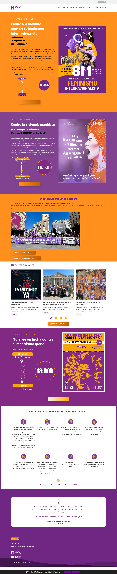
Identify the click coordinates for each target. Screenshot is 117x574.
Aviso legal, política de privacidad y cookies (22, 546)
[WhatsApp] (58, 524)
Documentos (73, 7)
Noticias (65, 7)
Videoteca (82, 7)
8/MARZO (88, 7)
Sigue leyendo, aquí (15, 208)
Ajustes (83, 571)
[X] (56, 524)
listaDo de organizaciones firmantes (25, 258)
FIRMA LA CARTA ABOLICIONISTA (22, 252)
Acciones (95, 7)
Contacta (100, 2)
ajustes (58, 572)
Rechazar (76, 571)
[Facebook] (54, 524)
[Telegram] (61, 524)
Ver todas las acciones (58, 323)
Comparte (103, 7)
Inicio (59, 7)
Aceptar (67, 571)
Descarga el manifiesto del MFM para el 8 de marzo (56, 485)
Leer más (14, 314)
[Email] (63, 524)
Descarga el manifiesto (29, 102)
